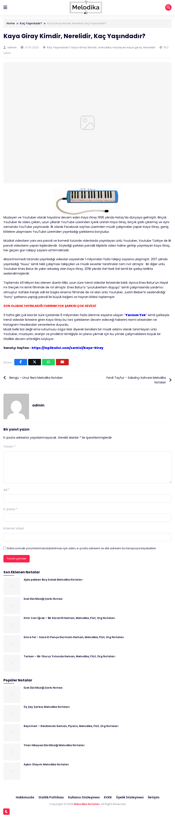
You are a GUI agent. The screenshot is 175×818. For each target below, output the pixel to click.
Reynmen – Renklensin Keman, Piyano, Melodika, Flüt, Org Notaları (71, 726)
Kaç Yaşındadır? (58, 47)
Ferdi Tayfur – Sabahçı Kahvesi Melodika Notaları (136, 380)
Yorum (9, 446)
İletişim (153, 797)
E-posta (10, 509)
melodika (104, 47)
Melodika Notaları (87, 804)
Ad (6, 490)
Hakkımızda (25, 797)
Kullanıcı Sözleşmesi (84, 797)
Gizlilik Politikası (51, 797)
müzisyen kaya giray (127, 47)
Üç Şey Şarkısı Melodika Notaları (47, 707)
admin (12, 47)
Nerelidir (149, 47)
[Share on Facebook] (20, 362)
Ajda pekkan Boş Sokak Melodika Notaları (53, 579)
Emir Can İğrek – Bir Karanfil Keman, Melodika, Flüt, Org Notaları (69, 618)
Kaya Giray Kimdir (84, 47)
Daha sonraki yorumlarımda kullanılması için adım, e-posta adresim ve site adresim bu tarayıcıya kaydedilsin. (82, 548)
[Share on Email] (62, 362)
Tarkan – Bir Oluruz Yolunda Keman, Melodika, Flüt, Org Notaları (69, 656)
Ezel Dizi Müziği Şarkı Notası (43, 599)
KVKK (108, 797)
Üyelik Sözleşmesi (130, 797)
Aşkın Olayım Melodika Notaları (46, 764)
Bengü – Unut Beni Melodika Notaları (36, 378)
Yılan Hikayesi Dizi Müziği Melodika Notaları (54, 745)
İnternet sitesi (13, 528)
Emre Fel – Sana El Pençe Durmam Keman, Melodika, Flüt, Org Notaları (74, 637)
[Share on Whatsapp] (48, 362)
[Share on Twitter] (34, 362)
